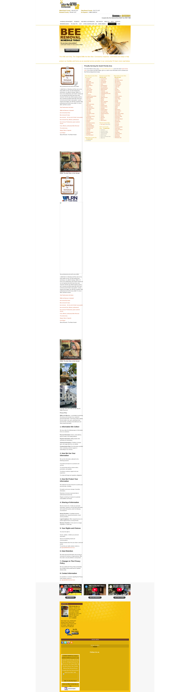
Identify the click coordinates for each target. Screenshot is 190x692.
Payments (76, 21)
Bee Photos (99, 21)
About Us (106, 21)
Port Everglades (104, 110)
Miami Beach (117, 109)
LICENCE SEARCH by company (70, 655)
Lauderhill (103, 94)
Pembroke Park (104, 105)
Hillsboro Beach (104, 89)
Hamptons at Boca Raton (91, 96)
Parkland (102, 104)
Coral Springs (103, 81)
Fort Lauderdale (104, 86)
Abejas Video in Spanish (65, 130)
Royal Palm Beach (90, 125)
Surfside (116, 131)
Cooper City (103, 80)
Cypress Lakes (89, 89)
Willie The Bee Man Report (70, 680)
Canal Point (88, 88)
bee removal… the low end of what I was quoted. (71, 117)
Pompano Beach (104, 109)
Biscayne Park (118, 82)
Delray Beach (89, 90)
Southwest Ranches (105, 113)
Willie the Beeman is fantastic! (67, 110)
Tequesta (88, 131)
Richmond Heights (118, 126)
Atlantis (87, 80)
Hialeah (116, 94)
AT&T (80, 23)
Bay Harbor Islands (119, 80)
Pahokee (88, 121)
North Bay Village (118, 116)
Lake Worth (88, 112)
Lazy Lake (103, 96)
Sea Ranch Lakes (104, 112)
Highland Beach (89, 97)
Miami (116, 108)
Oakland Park (103, 102)
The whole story (63, 128)
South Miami (117, 128)
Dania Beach (103, 82)
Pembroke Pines (104, 106)
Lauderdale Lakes (104, 92)
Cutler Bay (117, 86)
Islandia (116, 100)
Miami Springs (118, 114)
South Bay (88, 129)
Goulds (116, 93)
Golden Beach (118, 92)
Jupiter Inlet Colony (90, 104)
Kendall (116, 101)
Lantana (88, 114)
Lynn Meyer (62, 132)
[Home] (69, 4)
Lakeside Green (89, 106)
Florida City (117, 90)
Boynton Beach (89, 85)
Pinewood (117, 124)
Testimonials (112, 23)
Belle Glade (88, 81)
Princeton (117, 125)
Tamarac (102, 116)
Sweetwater (117, 132)
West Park (103, 117)
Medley (116, 106)
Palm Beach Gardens (90, 122)
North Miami (117, 117)
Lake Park (88, 110)
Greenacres (88, 94)
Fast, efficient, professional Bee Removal (69, 125)
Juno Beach (88, 100)
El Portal (116, 89)
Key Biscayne (117, 102)
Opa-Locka (117, 120)
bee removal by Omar (65, 112)
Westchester (117, 136)
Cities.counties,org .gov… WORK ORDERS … (95, 23)
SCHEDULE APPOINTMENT (66, 21)
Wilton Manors (103, 120)
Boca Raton (88, 84)
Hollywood (103, 90)
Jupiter (87, 102)
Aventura (117, 78)
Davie (102, 84)
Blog (112, 21)
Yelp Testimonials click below (66, 107)
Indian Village (118, 98)
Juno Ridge (88, 101)
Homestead (117, 97)
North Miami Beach (119, 118)
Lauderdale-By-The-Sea (105, 93)
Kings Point (88, 105)
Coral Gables (117, 85)
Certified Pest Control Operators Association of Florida (75, 611)
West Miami (117, 135)
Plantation (103, 108)
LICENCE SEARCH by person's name (70, 657)
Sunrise (102, 114)
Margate (102, 98)
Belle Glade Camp (90, 82)
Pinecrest (117, 122)
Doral (116, 88)
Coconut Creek (104, 78)
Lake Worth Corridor (90, 113)
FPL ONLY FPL (74, 23)
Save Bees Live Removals (88, 21)
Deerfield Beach (104, 85)
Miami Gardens (118, 110)
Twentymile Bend (89, 132)
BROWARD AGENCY (64, 23)
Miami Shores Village (119, 113)
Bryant (87, 86)
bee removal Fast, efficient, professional (69, 119)
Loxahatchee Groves (90, 116)
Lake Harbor (88, 109)
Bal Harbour (117, 81)
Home (118, 23)
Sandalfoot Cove (89, 128)
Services (117, 21)
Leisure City (117, 104)
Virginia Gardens (118, 133)
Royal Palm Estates (90, 126)
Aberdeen (88, 78)
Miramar (102, 100)
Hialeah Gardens (118, 96)
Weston (102, 118)
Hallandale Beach (104, 88)
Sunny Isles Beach (118, 129)
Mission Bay (88, 117)
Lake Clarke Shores (90, 108)
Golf (87, 93)
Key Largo (103, 124)
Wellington (88, 133)
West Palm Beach (89, 135)
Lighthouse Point (104, 97)
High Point (88, 98)
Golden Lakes (89, 92)
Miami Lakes (117, 112)
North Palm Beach (90, 118)
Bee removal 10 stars (65, 115)
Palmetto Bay (117, 121)
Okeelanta (88, 120)
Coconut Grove (118, 84)
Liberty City (117, 105)
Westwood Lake (118, 137)
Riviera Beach (89, 124)
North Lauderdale (104, 101)
